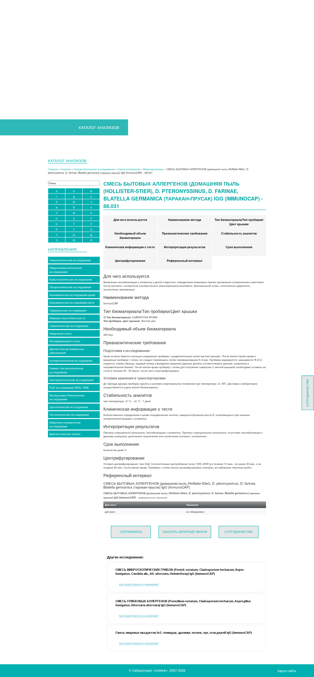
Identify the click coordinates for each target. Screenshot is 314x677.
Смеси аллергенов (129, 169)
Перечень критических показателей (29, 61)
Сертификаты (131, 532)
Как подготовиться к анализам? (139, 584)
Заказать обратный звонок (184, 532)
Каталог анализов (15, 70)
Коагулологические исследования (70, 279)
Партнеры (13, 123)
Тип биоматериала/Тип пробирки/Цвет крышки (239, 222)
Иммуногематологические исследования (65, 269)
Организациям (13, 75)
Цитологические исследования (68, 407)
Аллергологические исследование (94, 169)
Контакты (9, 152)
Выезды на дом (13, 147)
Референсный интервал (184, 261)
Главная (9, 37)
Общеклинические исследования (70, 287)
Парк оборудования (19, 114)
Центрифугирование (130, 261)
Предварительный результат (25, 46)
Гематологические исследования (70, 260)
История (12, 99)
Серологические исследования (68, 326)
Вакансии (13, 128)
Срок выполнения (239, 247)
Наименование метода (184, 220)
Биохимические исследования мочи (71, 302)
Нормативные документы (23, 109)
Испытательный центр (18, 143)
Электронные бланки (20, 66)
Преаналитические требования (184, 233)
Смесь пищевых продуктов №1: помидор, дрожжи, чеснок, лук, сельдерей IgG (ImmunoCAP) (183, 632)
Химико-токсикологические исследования (66, 370)
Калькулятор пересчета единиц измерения (34, 51)
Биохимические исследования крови (72, 295)
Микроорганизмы (153, 169)
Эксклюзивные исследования (26, 56)
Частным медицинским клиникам (28, 80)
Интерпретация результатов (184, 247)
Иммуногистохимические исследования (65, 424)
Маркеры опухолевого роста (67, 318)
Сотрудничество (17, 90)
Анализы (66, 169)
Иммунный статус (60, 333)
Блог (10, 138)
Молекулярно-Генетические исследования (66, 397)
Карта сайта (287, 670)
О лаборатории (13, 94)
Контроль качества (19, 119)
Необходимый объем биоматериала (130, 235)
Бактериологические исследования (71, 380)
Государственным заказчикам (26, 85)
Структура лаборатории (22, 104)
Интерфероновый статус (64, 341)
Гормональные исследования (67, 310)
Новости (12, 133)
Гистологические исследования (69, 414)
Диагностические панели (64, 434)
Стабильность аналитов (239, 233)
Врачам (8, 42)
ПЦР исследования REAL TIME (69, 387)
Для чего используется (130, 220)
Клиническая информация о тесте (130, 247)
